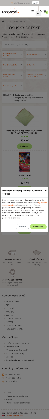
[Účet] (41, 11)
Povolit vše (38, 226)
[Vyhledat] (38, 13)
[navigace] (33, 11)
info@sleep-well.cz (22, 3)
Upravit (22, 226)
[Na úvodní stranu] (10, 11)
